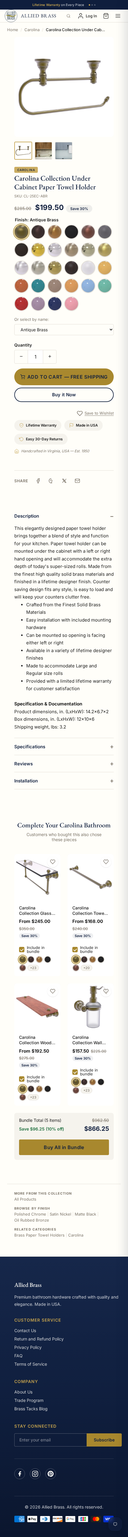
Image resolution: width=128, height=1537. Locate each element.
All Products (25, 1199)
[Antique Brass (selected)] (22, 959)
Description (26, 516)
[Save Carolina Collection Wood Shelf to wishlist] (52, 991)
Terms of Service (30, 1364)
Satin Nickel (60, 1214)
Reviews (23, 764)
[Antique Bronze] (31, 959)
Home (12, 29)
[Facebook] (19, 1473)
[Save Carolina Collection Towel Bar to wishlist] (106, 861)
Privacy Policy (28, 1347)
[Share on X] (64, 480)
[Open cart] (106, 15)
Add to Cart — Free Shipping (67, 377)
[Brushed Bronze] (39, 959)
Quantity (23, 344)
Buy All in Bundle (64, 1147)
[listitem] (23, 151)
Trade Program (28, 1400)
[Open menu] (118, 15)
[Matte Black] (47, 959)
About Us (23, 1391)
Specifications (29, 746)
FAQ (18, 1355)
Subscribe (104, 1439)
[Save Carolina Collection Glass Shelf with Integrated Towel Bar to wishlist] (52, 861)
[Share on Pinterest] (51, 480)
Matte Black (85, 1214)
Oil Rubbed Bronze (31, 1220)
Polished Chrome (30, 1214)
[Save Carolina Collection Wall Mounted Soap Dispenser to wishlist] (106, 991)
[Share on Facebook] (38, 480)
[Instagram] (35, 1473)
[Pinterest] (50, 1473)
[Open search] (68, 15)
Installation (26, 781)
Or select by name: (31, 319)
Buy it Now (64, 395)
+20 (86, 968)
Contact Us (25, 1330)
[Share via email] (77, 480)
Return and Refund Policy (39, 1338)
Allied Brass (28, 1285)
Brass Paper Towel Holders (39, 1235)
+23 (33, 968)
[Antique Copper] (22, 967)
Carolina (32, 29)
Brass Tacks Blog (31, 1408)
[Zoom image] (64, 87)
